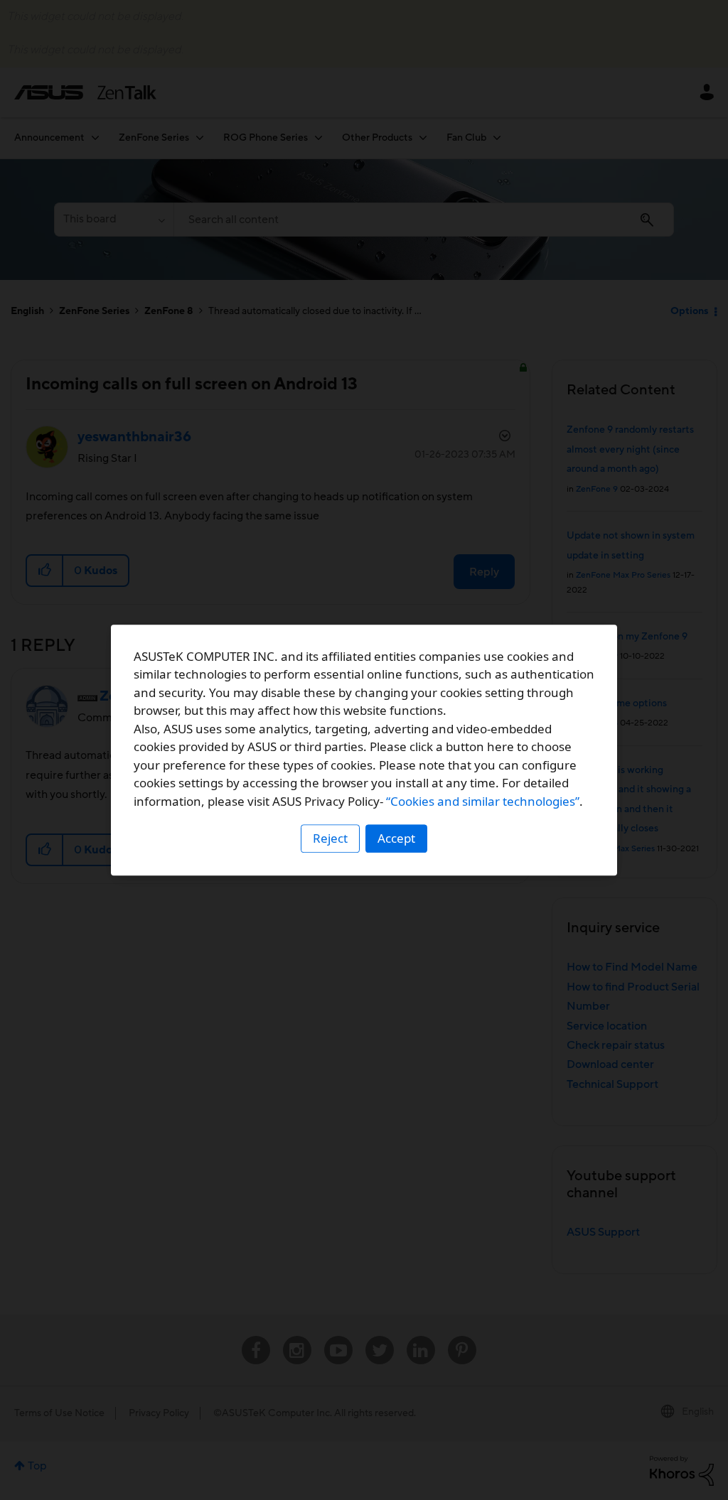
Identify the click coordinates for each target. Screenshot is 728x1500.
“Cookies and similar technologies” (482, 801)
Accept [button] (396, 838)
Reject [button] (330, 838)
